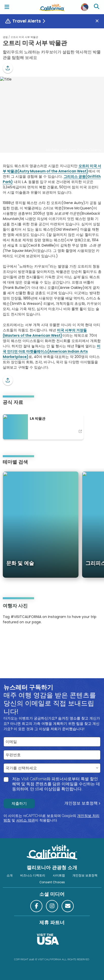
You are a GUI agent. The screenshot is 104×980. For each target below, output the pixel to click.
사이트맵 (59, 875)
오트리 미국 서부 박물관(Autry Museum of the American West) (52, 168)
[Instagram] (10, 637)
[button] (8, 68)
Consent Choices (52, 882)
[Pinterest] (17, 637)
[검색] (97, 7)
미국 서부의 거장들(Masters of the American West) (45, 333)
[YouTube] (23, 637)
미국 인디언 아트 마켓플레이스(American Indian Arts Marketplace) (51, 351)
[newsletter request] (68, 906)
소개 (10, 875)
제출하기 (19, 803)
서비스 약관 (25, 820)
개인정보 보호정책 (81, 803)
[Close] (99, 21)
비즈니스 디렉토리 (32, 875)
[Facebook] (36, 906)
